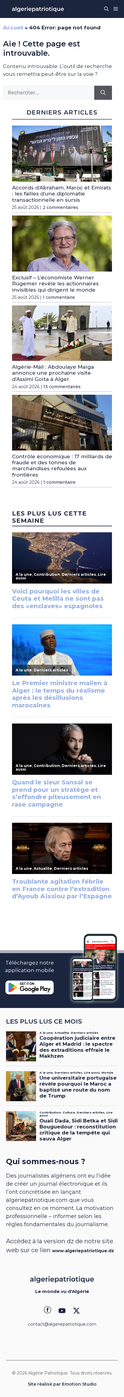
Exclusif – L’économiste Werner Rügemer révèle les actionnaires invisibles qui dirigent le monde (55, 284)
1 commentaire (59, 297)
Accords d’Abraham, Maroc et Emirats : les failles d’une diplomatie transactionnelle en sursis (61, 194)
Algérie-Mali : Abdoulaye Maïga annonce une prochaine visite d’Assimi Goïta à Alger (53, 373)
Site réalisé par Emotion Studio (62, 1384)
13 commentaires (62, 386)
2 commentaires (60, 207)
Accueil (13, 28)
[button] (106, 9)
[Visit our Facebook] (47, 1310)
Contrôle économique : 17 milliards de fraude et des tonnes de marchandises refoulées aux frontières (62, 465)
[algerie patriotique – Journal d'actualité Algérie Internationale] (38, 9)
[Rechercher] (103, 93)
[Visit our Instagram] (62, 1310)
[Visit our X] (76, 1310)
